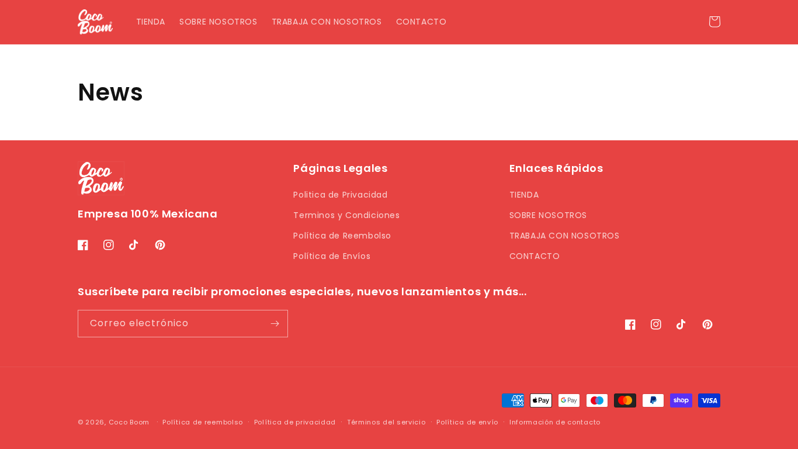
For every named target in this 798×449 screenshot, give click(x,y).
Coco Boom (129, 422)
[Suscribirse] (274, 323)
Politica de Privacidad (340, 195)
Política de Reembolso (342, 235)
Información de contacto (555, 422)
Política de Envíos (331, 256)
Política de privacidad (295, 422)
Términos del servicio (386, 422)
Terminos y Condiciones (346, 215)
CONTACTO (534, 256)
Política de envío (467, 422)
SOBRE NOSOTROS (548, 215)
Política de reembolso (202, 422)
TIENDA (524, 195)
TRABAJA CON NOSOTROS (564, 235)
